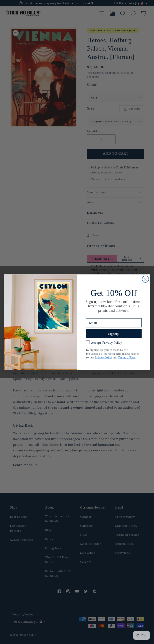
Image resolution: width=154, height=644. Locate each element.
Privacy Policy (103, 357)
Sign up (113, 333)
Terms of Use (126, 357)
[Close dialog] (145, 279)
